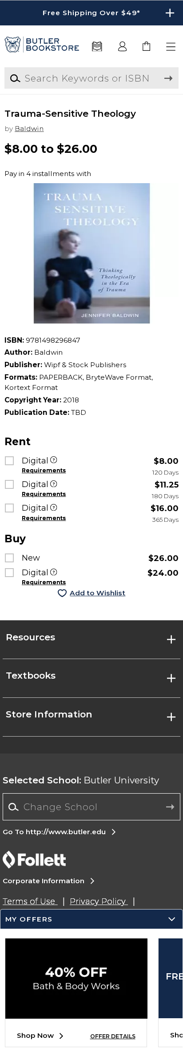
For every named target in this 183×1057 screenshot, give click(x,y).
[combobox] (91, 807)
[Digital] (53, 461)
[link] (146, 47)
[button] (91, 12)
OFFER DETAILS (112, 1036)
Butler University (81, 780)
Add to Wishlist (97, 593)
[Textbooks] (97, 47)
